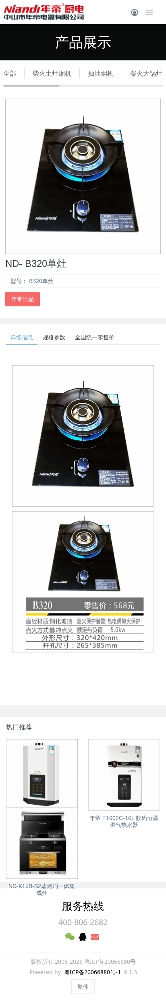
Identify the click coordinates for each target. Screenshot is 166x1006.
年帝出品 (22, 299)
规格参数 (54, 337)
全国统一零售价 (94, 337)
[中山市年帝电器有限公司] (43, 12)
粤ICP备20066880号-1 (92, 972)
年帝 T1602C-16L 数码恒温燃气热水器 (123, 821)
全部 (9, 73)
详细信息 (21, 337)
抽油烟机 (101, 73)
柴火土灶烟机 (52, 73)
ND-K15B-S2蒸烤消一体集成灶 (41, 889)
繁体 (83, 986)
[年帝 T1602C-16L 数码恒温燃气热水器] (124, 775)
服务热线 (83, 906)
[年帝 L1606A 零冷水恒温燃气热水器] (42, 775)
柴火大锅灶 (146, 73)
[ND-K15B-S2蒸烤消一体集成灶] (42, 843)
